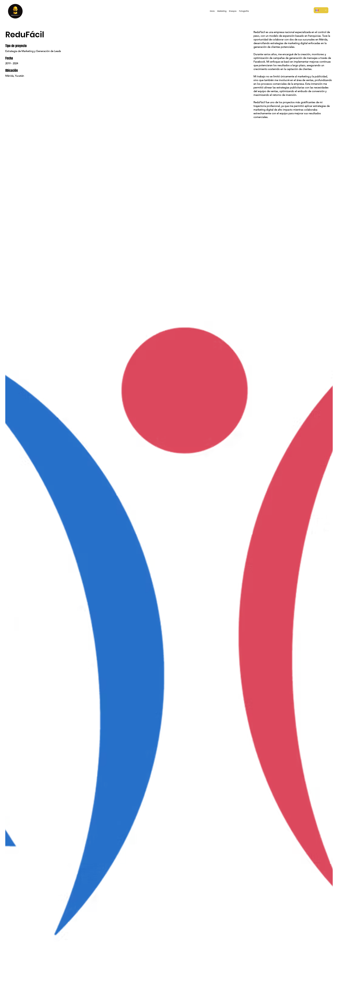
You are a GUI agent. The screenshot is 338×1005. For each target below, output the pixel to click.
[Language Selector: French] (321, 10)
